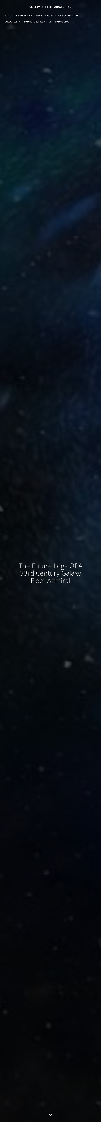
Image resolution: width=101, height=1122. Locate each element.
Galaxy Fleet (12, 22)
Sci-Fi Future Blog (59, 22)
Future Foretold (34, 22)
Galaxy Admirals (50, 7)
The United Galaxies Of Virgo (61, 15)
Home (8, 15)
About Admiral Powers (29, 15)
